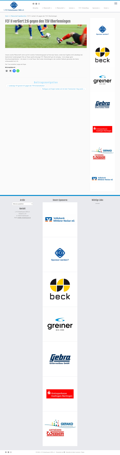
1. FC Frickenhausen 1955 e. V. (47, 452)
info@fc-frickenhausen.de (24, 217)
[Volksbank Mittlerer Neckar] (102, 178)
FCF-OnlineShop (84, 8)
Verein (106, 8)
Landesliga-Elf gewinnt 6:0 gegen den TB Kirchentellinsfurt (26, 86)
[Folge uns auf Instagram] (39, 4)
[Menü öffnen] (115, 3)
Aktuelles (35, 8)
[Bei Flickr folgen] (37, 4)
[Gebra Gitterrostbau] (102, 104)
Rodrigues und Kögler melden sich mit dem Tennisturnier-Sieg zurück (63, 89)
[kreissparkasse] (102, 129)
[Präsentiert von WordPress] (64, 451)
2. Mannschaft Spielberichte (18, 16)
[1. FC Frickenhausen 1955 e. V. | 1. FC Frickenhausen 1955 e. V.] (14, 6)
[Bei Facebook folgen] (34, 4)
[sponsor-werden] (102, 30)
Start (6, 16)
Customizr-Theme (79, 452)
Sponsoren (95, 8)
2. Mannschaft (59, 8)
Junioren (71, 8)
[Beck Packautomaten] (102, 55)
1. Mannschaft (46, 8)
